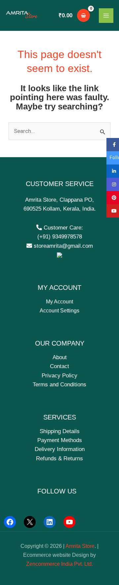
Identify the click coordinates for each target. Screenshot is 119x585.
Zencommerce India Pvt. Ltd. (59, 564)
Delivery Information (60, 449)
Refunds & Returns (59, 458)
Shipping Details (60, 431)
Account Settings (59, 310)
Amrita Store (80, 546)
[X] (30, 522)
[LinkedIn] (50, 522)
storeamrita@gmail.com (62, 246)
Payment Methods (59, 440)
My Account (59, 301)
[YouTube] (69, 522)
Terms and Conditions (59, 384)
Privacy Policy (59, 375)
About (60, 357)
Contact (59, 366)
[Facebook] (10, 522)
